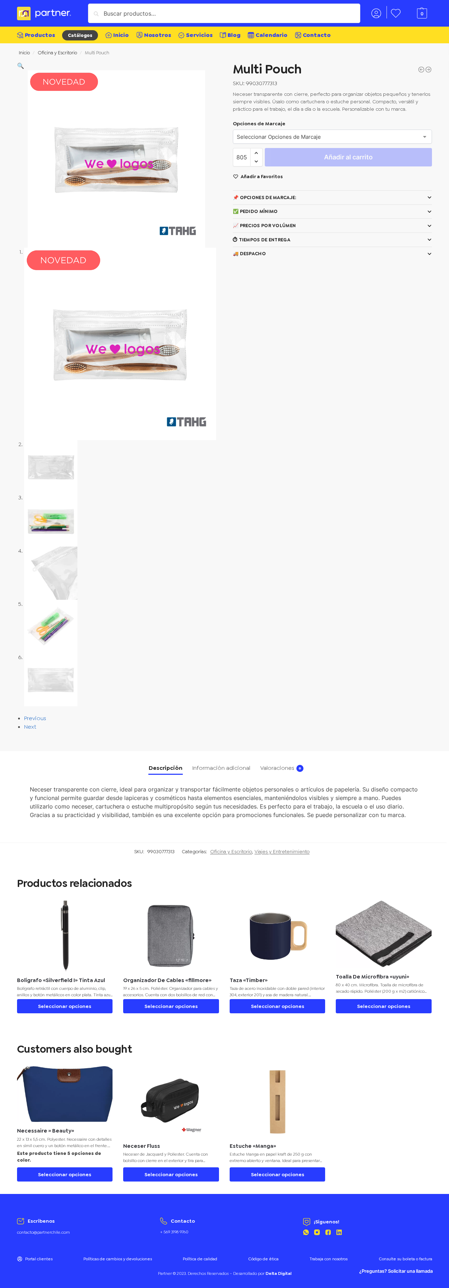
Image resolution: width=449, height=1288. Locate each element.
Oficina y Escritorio (57, 52)
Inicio (24, 52)
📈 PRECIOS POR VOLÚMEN (264, 226)
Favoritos (396, 12)
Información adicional (221, 768)
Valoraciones (280, 768)
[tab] (165, 768)
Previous (35, 718)
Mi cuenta (376, 12)
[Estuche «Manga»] (277, 1101)
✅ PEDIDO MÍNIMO (255, 211)
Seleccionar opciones (64, 1006)
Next (30, 726)
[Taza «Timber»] (277, 935)
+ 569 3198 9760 (174, 1232)
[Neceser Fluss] (171, 1101)
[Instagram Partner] (317, 1233)
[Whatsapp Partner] (306, 1233)
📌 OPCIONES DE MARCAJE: (264, 197)
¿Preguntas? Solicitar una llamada (396, 1271)
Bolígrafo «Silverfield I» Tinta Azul (61, 980)
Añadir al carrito (348, 157)
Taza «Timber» (249, 980)
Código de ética (263, 1259)
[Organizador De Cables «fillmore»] (171, 935)
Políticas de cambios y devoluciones (117, 1259)
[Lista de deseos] (102, 911)
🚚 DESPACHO (249, 254)
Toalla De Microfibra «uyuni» (372, 977)
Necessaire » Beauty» (45, 1131)
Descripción (165, 768)
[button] (20, 66)
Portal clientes (39, 1259)
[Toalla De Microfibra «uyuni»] (384, 934)
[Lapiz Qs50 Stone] (428, 69)
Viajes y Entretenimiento (282, 851)
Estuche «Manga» (253, 1146)
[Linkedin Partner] (339, 1233)
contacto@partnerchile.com (43, 1232)
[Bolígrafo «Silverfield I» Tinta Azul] (65, 935)
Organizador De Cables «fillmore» (167, 980)
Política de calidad (200, 1259)
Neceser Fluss (141, 1146)
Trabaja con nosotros (328, 1259)
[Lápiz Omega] (421, 69)
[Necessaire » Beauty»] (65, 1094)
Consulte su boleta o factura (405, 1259)
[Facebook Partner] (328, 1233)
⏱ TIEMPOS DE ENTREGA (261, 240)
